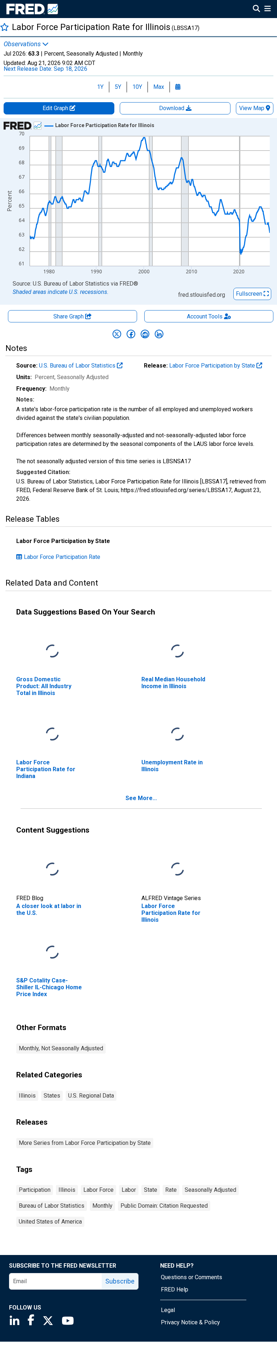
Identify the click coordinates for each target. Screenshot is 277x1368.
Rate (171, 1189)
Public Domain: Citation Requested (164, 1205)
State (150, 1189)
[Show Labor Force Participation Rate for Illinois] (104, 125)
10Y (137, 86)
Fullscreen (250, 293)
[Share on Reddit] (145, 334)
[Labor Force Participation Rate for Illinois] (177, 869)
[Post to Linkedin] (159, 334)
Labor (129, 1189)
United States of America (50, 1221)
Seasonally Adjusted (210, 1189)
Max (158, 86)
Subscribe (120, 1281)
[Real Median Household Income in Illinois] (177, 651)
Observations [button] (23, 44)
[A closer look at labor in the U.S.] (52, 869)
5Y (118, 86)
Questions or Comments (191, 1277)
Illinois (27, 1095)
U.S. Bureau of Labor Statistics (78, 365)
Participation (34, 1189)
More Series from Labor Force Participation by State (85, 1142)
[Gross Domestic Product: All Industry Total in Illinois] (52, 651)
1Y (100, 86)
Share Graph (69, 316)
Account (205, 316)
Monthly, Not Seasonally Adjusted (61, 1048)
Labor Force (98, 1189)
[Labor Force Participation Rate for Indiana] (52, 734)
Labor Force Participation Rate (62, 556)
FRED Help (174, 1289)
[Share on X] (117, 334)
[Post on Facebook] (131, 334)
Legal (168, 1310)
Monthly (102, 1205)
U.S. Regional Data (91, 1095)
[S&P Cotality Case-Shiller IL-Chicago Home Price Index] (52, 952)
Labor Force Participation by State (212, 365)
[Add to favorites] (4, 27)
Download (172, 108)
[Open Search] (256, 9)
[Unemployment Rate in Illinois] (177, 734)
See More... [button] (141, 798)
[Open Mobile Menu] (267, 9)
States (52, 1095)
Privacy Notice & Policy (190, 1322)
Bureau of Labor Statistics (51, 1205)
